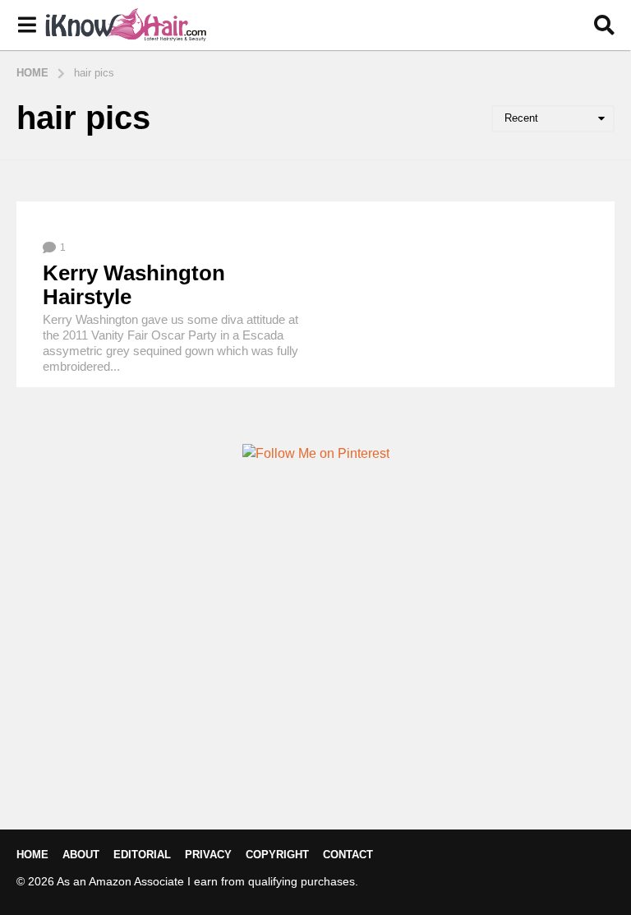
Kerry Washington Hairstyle (134, 285)
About (80, 854)
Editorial (142, 854)
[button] (26, 25)
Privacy (208, 854)
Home (32, 854)
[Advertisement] (315, 673)
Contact (348, 854)
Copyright (277, 854)
